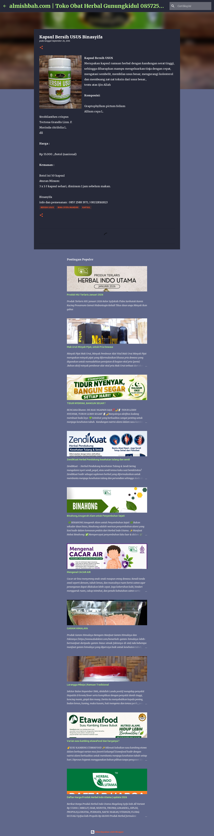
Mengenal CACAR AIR (79, 572)
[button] (41, 47)
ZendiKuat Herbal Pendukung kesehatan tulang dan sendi (98, 459)
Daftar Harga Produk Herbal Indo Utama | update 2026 (97, 797)
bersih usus (47, 207)
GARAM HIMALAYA (77, 628)
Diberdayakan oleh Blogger (109, 832)
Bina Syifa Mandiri (68, 207)
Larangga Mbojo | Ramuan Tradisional (88, 684)
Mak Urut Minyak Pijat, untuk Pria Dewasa (90, 347)
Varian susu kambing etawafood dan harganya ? (93, 741)
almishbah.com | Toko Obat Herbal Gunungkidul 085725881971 (92, 6)
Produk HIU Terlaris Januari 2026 (85, 294)
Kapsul (86, 207)
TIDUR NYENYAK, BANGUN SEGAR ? (86, 403)
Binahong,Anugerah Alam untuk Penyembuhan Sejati (96, 515)
